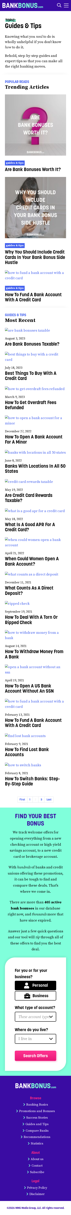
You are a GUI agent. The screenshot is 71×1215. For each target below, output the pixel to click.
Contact (37, 1166)
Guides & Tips (15, 163)
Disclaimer (37, 1194)
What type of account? (35, 1007)
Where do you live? (31, 1029)
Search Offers (35, 1055)
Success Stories (37, 1118)
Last (49, 799)
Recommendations (37, 1137)
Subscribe (37, 1172)
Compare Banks (37, 1131)
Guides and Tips (37, 1124)
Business (40, 995)
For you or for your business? (31, 973)
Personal (40, 985)
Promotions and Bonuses (37, 1111)
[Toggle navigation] (66, 5)
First (22, 799)
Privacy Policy (37, 1188)
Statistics (37, 1143)
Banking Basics (37, 1105)
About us (37, 1159)
